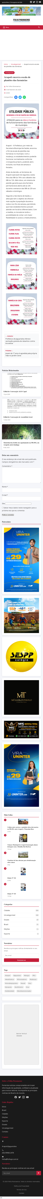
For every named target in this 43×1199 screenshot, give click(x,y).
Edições (5, 1117)
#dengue (26, 975)
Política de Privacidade (21, 1186)
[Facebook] (31, 2)
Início (6, 64)
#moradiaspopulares (11, 983)
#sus (29, 983)
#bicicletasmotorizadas (24, 991)
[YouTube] (40, 2)
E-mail (5, 495)
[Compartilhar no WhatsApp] (24, 97)
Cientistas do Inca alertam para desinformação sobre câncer (21, 861)
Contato (5, 1132)
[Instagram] (37, 2)
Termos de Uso (21, 1190)
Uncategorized (16, 64)
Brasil (4, 1110)
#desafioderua (9, 979)
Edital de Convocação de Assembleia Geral (18, 417)
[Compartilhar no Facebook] (16, 97)
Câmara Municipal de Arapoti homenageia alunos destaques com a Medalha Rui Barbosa (22, 846)
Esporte (5, 1121)
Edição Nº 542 (11, 878)
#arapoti (7, 975)
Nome (5, 487)
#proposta (8, 987)
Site (3, 503)
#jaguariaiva (17, 975)
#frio (34, 975)
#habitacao (33, 979)
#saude (23, 983)
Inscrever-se (21, 960)
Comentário (7, 466)
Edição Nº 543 (11, 894)
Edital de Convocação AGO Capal (15, 391)
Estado (4, 1124)
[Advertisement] (21, 45)
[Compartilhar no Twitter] (20, 97)
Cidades (5, 1114)
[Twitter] (34, 2)
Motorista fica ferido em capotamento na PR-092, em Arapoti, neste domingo (21, 443)
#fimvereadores (22, 979)
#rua (27, 987)
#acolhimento (19, 987)
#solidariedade (9, 991)
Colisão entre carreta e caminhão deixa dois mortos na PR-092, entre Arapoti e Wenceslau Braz (22, 828)
